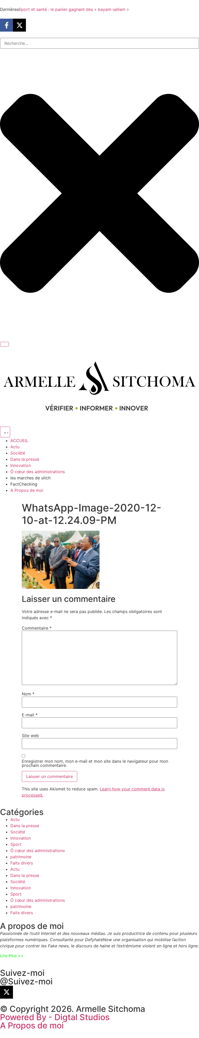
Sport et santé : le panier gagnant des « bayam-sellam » (74, 9)
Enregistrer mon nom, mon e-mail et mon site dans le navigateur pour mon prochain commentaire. (95, 763)
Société (17, 831)
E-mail (30, 715)
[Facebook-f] (6, 25)
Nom (28, 694)
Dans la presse (24, 825)
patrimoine (20, 856)
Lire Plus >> (12, 955)
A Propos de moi (32, 1025)
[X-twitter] (19, 25)
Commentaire (37, 628)
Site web (30, 735)
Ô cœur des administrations (37, 850)
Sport (16, 844)
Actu (14, 819)
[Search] (4, 344)
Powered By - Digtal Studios (55, 1017)
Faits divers (21, 863)
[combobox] (99, 43)
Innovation (20, 838)
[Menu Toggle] (5, 432)
